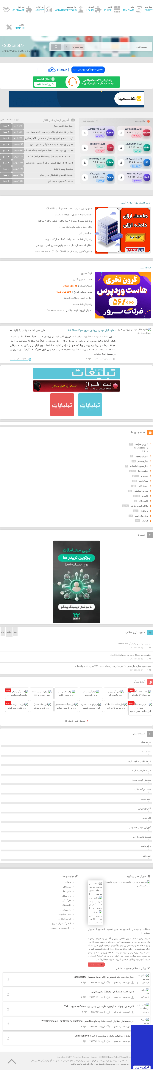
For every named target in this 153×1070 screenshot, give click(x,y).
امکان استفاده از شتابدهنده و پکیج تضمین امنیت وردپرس (64, 245)
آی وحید (116, 1064)
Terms (123, 1057)
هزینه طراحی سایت (141, 771)
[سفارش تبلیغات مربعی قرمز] (62, 415)
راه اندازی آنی (85, 233)
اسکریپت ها (143, 471)
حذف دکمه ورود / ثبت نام (60, 181)
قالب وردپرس (144, 808)
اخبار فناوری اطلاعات (139, 466)
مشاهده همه (88, 121)
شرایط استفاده (64, 919)
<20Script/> (13, 45)
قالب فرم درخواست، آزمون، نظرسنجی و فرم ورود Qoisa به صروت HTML (98, 1006)
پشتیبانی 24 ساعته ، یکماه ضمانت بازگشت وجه (69, 239)
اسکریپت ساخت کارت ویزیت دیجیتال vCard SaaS (130, 655)
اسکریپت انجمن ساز (63, 126)
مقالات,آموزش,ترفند (139, 506)
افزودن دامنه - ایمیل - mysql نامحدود (73, 215)
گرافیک (16, 330)
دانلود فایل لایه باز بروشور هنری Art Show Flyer (91, 330)
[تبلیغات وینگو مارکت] (76, 623)
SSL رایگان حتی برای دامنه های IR (75, 227)
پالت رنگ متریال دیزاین (61, 923)
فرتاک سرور (145, 268)
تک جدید (147, 818)
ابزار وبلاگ (66, 896)
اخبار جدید (146, 799)
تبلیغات (68, 882)
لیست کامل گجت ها (75, 721)
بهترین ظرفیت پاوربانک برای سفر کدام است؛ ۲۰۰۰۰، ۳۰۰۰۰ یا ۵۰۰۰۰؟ (39, 132)
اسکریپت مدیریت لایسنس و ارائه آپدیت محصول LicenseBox (104, 977)
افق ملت (146, 752)
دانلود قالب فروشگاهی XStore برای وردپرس (112, 992)
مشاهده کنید (95, 964)
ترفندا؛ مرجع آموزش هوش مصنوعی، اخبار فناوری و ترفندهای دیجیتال (39, 138)
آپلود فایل (146, 856)
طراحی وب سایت (128, 1064)
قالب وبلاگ (143, 501)
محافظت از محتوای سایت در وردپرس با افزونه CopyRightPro (104, 1036)
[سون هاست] (76, 87)
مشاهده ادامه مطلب (19, 359)
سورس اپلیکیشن (141, 491)
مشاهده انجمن (7, 120)
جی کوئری (143, 481)
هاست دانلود (76, 1064)
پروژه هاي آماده (141, 516)
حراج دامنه (146, 846)
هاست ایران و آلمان (82, 280)
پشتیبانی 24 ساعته (82, 304)
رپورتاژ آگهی (143, 486)
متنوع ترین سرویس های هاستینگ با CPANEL (69, 209)
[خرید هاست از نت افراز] (76, 391)
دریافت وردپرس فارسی (61, 928)
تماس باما (67, 891)
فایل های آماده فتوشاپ (33, 330)
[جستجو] (56, 47)
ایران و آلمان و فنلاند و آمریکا (78, 298)
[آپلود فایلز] (76, 74)
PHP (143, 451)
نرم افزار (144, 511)
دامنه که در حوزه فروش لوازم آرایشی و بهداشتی (49, 163)
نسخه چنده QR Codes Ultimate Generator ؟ (50, 157)
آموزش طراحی (141, 444)
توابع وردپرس (65, 910)
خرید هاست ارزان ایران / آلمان (136, 203)
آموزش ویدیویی (141, 456)
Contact (94, 1057)
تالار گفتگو (67, 900)
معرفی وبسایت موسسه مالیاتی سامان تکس (51, 144)
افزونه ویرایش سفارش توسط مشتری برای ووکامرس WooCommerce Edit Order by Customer (87, 1021)
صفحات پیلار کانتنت (63, 169)
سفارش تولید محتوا (141, 780)
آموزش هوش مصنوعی (140, 827)
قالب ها (145, 496)
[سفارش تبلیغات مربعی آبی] (90, 415)
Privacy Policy (112, 1057)
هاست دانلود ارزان (142, 837)
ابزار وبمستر (143, 461)
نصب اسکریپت (65, 914)
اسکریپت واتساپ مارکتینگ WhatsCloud (134, 644)
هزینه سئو (146, 742)
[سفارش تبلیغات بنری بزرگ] (76, 378)
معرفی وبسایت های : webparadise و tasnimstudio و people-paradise (37, 151)
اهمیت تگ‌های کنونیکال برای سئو (56, 175)
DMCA (102, 1057)
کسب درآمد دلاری (142, 790)
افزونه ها (144, 476)
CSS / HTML (139, 448)
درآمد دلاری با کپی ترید (139, 761)
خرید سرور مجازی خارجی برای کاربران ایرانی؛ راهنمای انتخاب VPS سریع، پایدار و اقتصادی (113, 666)
